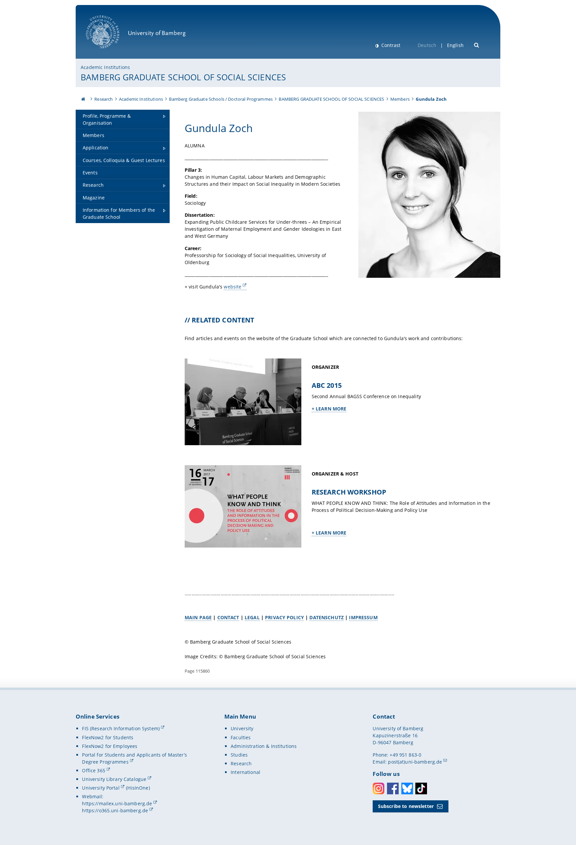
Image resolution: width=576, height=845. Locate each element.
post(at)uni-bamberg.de (415, 762)
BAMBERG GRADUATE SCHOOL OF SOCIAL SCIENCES (183, 77)
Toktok (421, 788)
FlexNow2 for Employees (109, 746)
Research (103, 99)
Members (400, 99)
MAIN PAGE (198, 617)
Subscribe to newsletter (406, 806)
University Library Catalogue (114, 779)
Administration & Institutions (264, 746)
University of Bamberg (111, 52)
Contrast (390, 45)
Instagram (378, 788)
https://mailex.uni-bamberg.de (117, 803)
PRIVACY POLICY (284, 617)
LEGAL (252, 617)
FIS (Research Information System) (121, 728)
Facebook (393, 788)
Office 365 (93, 770)
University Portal (100, 788)
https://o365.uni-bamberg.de (115, 810)
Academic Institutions (105, 67)
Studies (239, 755)
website (232, 286)
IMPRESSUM (363, 617)
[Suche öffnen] (477, 44)
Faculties (241, 737)
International (245, 772)
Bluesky (407, 788)
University (242, 728)
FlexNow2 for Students (107, 737)
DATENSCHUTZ (326, 617)
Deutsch (427, 45)
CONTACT (228, 617)
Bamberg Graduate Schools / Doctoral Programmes (220, 99)
